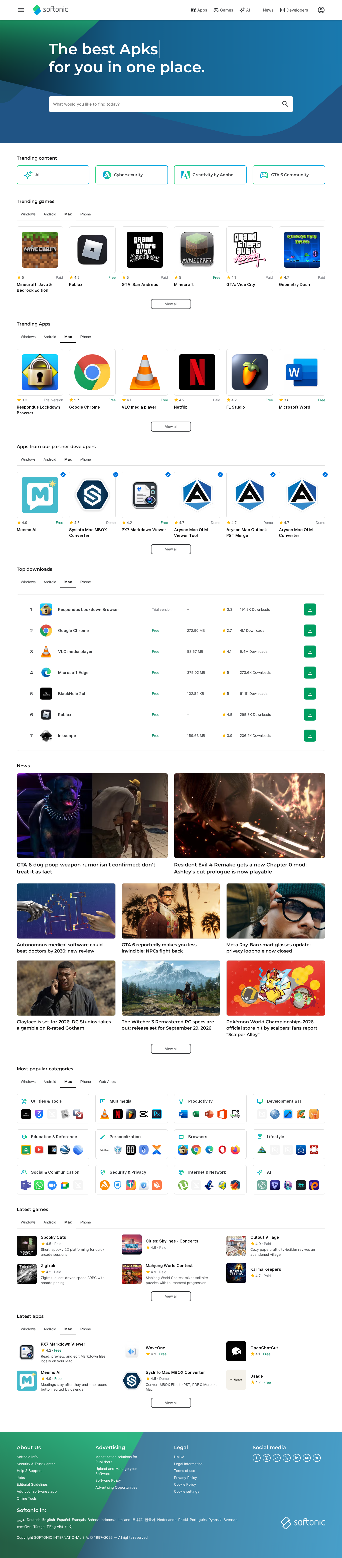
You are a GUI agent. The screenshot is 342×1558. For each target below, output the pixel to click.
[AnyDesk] (262, 1114)
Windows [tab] (28, 214)
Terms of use (184, 1470)
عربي (21, 1519)
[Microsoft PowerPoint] (209, 1114)
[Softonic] (50, 10)
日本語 (137, 1519)
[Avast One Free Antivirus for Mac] (105, 1185)
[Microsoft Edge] (209, 1150)
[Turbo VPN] (157, 1185)
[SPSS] (275, 1114)
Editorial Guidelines (32, 1484)
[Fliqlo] (131, 1150)
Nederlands (166, 1519)
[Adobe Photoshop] (157, 1114)
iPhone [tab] (85, 214)
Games (226, 10)
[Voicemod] (301, 1185)
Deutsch (33, 1519)
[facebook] (257, 1458)
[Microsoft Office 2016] (222, 1114)
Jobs (21, 1477)
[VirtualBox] (118, 1150)
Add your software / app (37, 1491)
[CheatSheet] (65, 1114)
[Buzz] (314, 1150)
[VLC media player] (105, 1114)
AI (248, 10)
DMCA (179, 1457)
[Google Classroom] (26, 1150)
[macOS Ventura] (314, 1114)
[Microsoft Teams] (26, 1185)
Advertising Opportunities (116, 1487)
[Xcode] (288, 1114)
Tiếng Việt (55, 1526)
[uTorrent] (183, 1185)
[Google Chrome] (196, 1150)
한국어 (150, 1519)
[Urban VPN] (144, 1185)
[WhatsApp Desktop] (39, 1185)
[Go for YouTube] (39, 1150)
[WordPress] (288, 1150)
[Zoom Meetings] (52, 1185)
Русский (215, 1519)
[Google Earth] (65, 1150)
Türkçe (39, 1526)
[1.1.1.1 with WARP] (131, 1185)
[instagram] (267, 1458)
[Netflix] (118, 1114)
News (268, 10)
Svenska (231, 1519)
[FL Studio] (131, 1114)
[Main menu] (21, 10)
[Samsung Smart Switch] (144, 1150)
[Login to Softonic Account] (321, 10)
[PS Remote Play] (301, 1150)
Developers (297, 10)
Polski (183, 1519)
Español (63, 1519)
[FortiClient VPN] (118, 1185)
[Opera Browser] (222, 1150)
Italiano (124, 1519)
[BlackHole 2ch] (26, 1114)
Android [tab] (50, 214)
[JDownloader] (222, 1185)
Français (79, 1519)
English (48, 1519)
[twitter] (287, 1458)
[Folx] (235, 1185)
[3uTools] (39, 1114)
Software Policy (108, 1480)
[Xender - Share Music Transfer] (157, 1150)
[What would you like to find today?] (285, 104)
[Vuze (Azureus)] (209, 1185)
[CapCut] (144, 1114)
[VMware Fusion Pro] (78, 1114)
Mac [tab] (68, 214)
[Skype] (78, 1185)
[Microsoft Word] (183, 1114)
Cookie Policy (185, 1484)
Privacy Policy (185, 1477)
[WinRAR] (52, 1114)
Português (198, 1519)
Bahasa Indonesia (102, 1519)
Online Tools (27, 1498)
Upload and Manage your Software (116, 1471)
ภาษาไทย (24, 1526)
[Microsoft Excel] (196, 1114)
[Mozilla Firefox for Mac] (235, 1150)
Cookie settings (186, 1491)
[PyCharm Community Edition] (301, 1114)
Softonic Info (27, 1457)
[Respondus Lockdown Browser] (183, 1150)
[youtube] (307, 1458)
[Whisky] (275, 1150)
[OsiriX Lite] (262, 1150)
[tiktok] (277, 1458)
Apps (202, 10)
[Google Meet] (65, 1185)
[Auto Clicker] (105, 1150)
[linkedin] (297, 1458)
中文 (68, 1526)
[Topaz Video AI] (275, 1185)
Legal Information (188, 1464)
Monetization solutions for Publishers (116, 1459)
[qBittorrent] (196, 1185)
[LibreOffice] (235, 1114)
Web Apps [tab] (107, 1081)
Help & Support (29, 1470)
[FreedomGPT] (288, 1185)
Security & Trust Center (36, 1464)
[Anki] (52, 1150)
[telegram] (317, 1458)
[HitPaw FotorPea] (314, 1185)
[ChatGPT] (262, 1185)
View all (171, 304)
